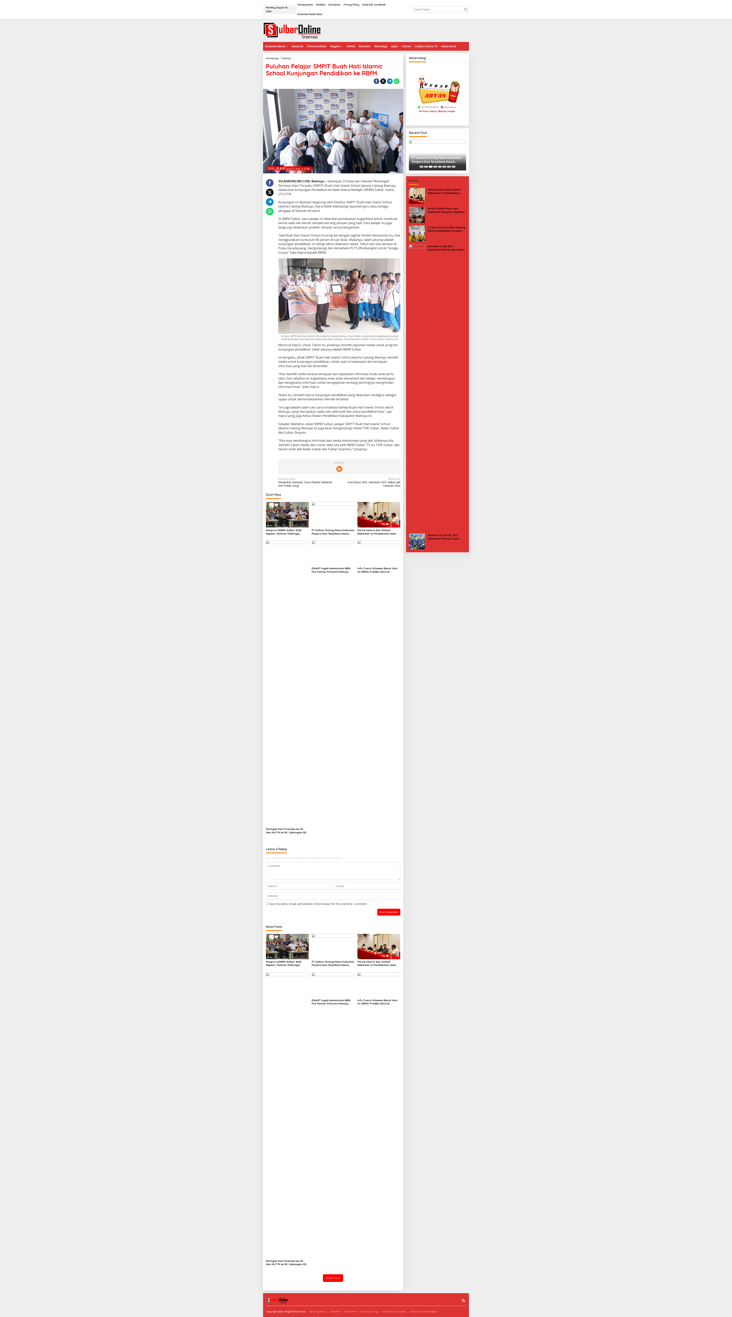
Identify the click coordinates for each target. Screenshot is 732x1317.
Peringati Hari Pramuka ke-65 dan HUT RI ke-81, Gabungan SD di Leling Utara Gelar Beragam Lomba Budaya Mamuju (286, 830)
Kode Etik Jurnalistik (394, 1311)
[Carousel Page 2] (426, 167)
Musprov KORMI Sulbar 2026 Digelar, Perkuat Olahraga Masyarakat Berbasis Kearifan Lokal (285, 532)
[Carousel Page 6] (444, 167)
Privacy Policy (369, 1311)
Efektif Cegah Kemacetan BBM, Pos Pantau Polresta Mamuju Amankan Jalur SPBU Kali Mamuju (333, 570)
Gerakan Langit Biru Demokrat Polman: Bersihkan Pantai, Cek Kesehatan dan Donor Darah (446, 248)
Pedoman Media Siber (424, 1311)
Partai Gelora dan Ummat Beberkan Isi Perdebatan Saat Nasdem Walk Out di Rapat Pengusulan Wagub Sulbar (376, 532)
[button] (465, 9)
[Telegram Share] (390, 81)
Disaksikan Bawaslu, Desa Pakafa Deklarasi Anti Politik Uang (305, 482)
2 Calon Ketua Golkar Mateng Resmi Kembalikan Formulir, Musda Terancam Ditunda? (446, 229)
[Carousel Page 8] (453, 167)
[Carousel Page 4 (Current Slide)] (435, 167)
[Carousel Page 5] (440, 167)
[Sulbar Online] (296, 30)
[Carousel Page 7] (449, 167)
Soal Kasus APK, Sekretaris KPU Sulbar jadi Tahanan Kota (374, 482)
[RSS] (339, 469)
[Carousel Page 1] (421, 167)
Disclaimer (350, 1311)
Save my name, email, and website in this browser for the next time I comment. (318, 904)
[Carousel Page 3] (431, 167)
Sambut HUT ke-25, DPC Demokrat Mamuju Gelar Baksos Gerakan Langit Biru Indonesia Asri (445, 537)
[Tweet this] (383, 81)
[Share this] (376, 81)
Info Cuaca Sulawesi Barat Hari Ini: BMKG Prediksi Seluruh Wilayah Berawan (377, 570)
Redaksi (335, 1311)
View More (333, 1278)
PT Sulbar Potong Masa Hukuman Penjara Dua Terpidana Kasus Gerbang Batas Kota (333, 532)
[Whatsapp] (396, 81)
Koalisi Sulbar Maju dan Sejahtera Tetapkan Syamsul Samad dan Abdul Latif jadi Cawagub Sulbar (446, 210)
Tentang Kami (317, 1311)
